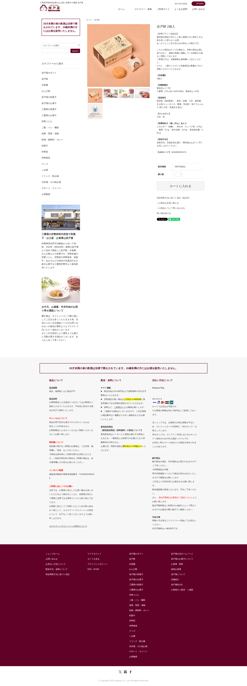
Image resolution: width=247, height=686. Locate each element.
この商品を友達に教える (168, 203)
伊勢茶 (132, 620)
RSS (89, 569)
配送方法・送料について (57, 569)
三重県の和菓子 (136, 584)
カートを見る (93, 559)
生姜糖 (132, 564)
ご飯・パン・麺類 (137, 600)
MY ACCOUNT (181, 4)
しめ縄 (132, 636)
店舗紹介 (175, 579)
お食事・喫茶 (177, 564)
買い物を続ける (164, 213)
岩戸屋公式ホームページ (182, 554)
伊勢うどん (134, 595)
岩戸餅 (97, 20)
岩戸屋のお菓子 (136, 579)
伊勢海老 (133, 626)
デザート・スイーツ (138, 651)
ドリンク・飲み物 (137, 641)
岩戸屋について (178, 574)
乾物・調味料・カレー (139, 610)
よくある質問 (180, 9)
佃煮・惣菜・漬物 (137, 605)
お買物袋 (133, 656)
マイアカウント (94, 554)
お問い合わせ (198, 9)
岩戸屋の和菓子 (136, 574)
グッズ (132, 631)
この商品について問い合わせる (171, 208)
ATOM (96, 569)
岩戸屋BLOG (177, 584)
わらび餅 (133, 569)
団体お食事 (176, 569)
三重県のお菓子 (136, 590)
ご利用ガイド (163, 9)
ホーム (121, 9)
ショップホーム (53, 554)
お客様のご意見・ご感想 (182, 590)
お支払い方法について (56, 564)
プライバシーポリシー (97, 564)
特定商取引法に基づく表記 (58, 574)
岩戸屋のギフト (136, 554)
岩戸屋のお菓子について (182, 559)
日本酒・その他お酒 (138, 646)
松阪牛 (132, 615)
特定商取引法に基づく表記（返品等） (174, 198)
